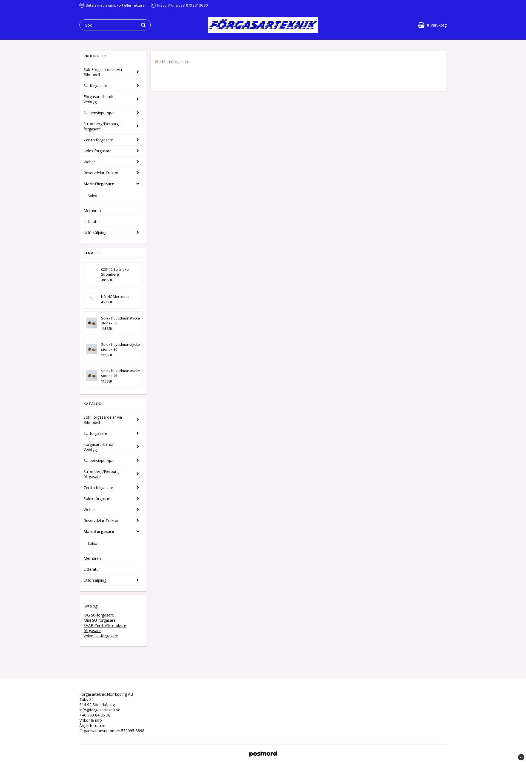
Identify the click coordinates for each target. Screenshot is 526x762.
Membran (92, 210)
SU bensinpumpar (99, 112)
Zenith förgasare (98, 139)
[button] (432, 25)
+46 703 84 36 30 (94, 715)
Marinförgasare (99, 183)
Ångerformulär (92, 725)
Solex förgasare (98, 150)
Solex (92, 195)
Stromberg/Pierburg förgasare (101, 126)
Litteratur (92, 221)
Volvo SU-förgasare (101, 635)
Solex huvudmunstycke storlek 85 (120, 321)
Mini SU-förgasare (100, 620)
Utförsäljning (95, 232)
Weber (89, 161)
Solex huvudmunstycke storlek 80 (120, 347)
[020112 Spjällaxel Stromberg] (91, 274)
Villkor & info (90, 720)
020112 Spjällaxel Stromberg (115, 272)
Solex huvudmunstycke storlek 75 (120, 373)
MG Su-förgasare (99, 615)
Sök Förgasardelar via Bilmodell (103, 72)
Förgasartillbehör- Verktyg (99, 99)
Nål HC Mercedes (115, 296)
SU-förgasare (95, 85)
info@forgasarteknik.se (99, 709)
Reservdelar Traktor (101, 172)
